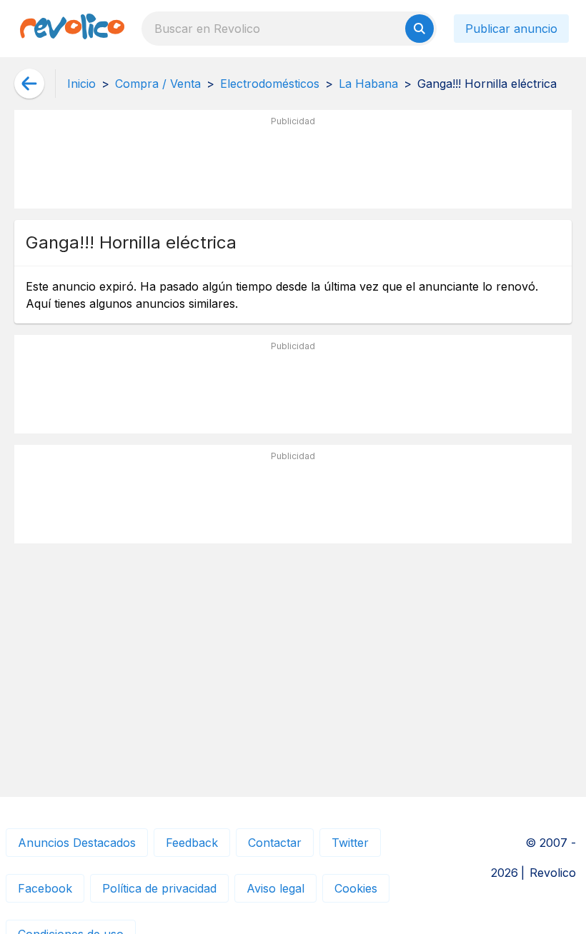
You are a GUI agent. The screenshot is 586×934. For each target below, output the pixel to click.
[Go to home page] (72, 28)
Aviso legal (275, 888)
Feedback (192, 842)
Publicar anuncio (511, 28)
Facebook (45, 888)
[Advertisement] (293, 165)
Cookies (355, 888)
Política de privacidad (159, 888)
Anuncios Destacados (77, 842)
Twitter (350, 842)
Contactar (275, 842)
